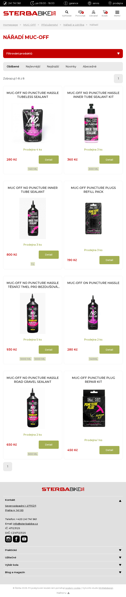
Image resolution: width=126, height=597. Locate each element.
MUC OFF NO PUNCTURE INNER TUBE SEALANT (33, 190)
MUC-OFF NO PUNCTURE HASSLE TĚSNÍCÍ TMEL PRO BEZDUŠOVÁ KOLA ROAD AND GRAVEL (33, 285)
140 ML (32, 168)
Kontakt (10, 499)
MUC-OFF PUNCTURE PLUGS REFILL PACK (93, 190)
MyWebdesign (106, 588)
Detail (48, 159)
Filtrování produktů (19, 53)
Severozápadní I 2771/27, (20, 505)
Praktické (11, 550)
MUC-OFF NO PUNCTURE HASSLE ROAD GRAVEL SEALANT (33, 380)
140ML (93, 358)
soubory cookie (73, 588)
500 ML (32, 454)
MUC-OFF (29, 24)
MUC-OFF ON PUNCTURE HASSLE (93, 283)
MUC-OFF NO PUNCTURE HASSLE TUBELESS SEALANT (33, 95)
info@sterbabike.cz (25, 523)
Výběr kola (11, 564)
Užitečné (10, 557)
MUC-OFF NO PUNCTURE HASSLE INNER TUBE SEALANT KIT (93, 95)
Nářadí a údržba (73, 24)
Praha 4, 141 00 (14, 510)
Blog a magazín (15, 572)
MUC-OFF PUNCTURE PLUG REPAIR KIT (93, 380)
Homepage (10, 24)
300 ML (93, 168)
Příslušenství (49, 24)
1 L (32, 264)
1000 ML (25, 358)
